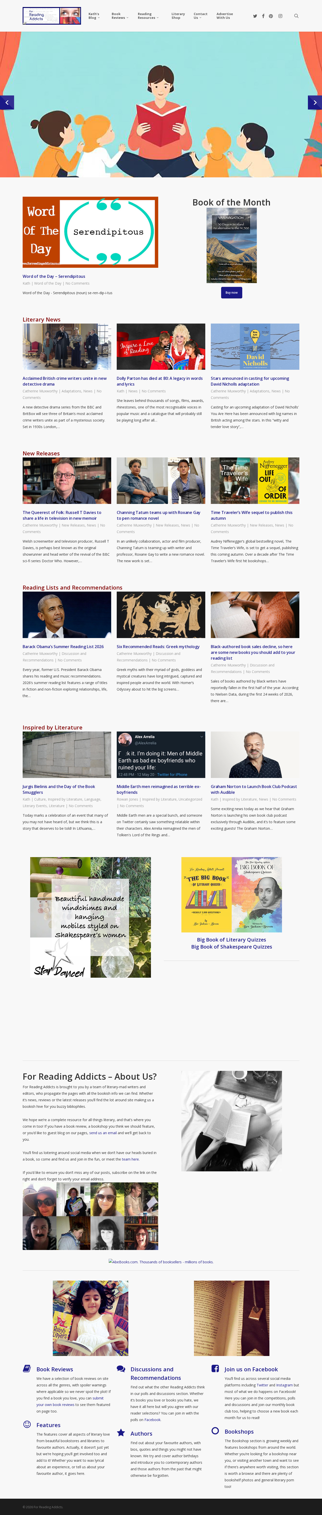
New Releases (73, 525)
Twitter (262, 1385)
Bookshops (239, 1431)
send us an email (103, 1132)
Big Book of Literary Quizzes (231, 939)
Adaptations (71, 391)
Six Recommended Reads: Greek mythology (158, 646)
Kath (26, 283)
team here (130, 1159)
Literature (57, 805)
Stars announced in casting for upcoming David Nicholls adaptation (250, 381)
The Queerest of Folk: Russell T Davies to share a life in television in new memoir (62, 515)
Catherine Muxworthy (40, 391)
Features (48, 1425)
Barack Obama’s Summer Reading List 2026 (63, 646)
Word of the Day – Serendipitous (54, 276)
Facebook (152, 1419)
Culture (40, 799)
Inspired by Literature (65, 799)
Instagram (285, 1385)
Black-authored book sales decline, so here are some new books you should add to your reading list (253, 652)
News (88, 391)
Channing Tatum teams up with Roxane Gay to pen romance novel (158, 515)
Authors (141, 1433)
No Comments (77, 283)
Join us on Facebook (251, 1369)
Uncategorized (190, 799)
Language (92, 799)
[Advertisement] (161, 1021)
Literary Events (35, 805)
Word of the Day (47, 283)
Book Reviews (54, 1369)
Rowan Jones (127, 799)
